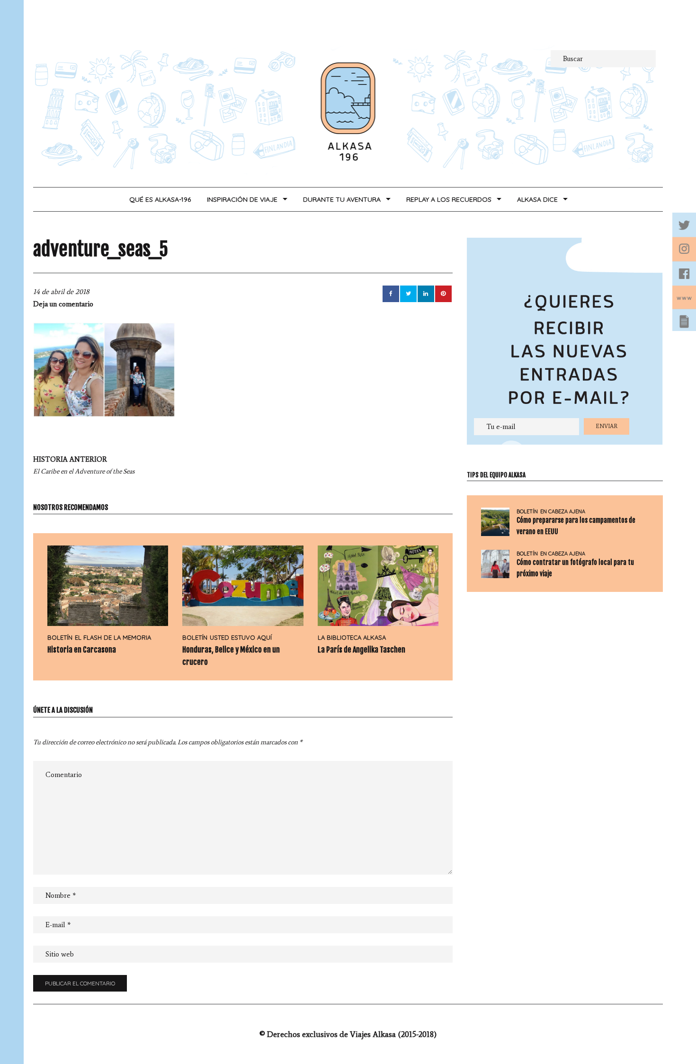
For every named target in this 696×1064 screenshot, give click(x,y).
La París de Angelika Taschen (361, 649)
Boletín (59, 637)
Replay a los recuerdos (448, 199)
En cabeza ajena (562, 512)
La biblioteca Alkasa (352, 637)
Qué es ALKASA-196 (160, 199)
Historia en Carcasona (81, 649)
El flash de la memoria (113, 637)
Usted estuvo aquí (241, 637)
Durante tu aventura (342, 199)
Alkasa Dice (537, 199)
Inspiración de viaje (242, 199)
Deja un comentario (63, 304)
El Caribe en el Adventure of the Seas (83, 465)
